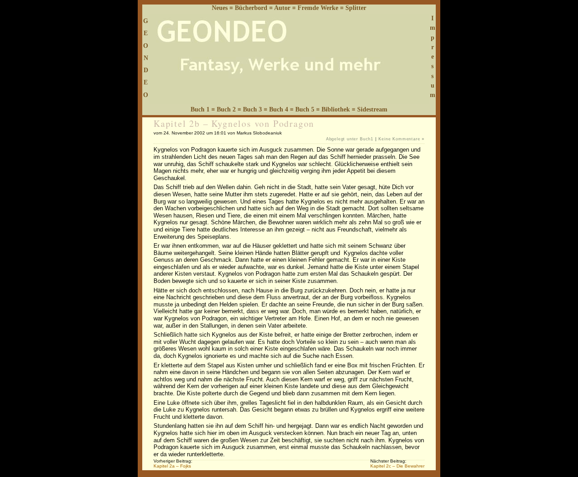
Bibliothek (336, 109)
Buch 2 (226, 109)
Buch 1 (200, 109)
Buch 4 (278, 109)
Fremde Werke (318, 8)
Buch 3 (252, 109)
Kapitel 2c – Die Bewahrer (397, 465)
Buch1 (366, 139)
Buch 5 (304, 109)
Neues (220, 8)
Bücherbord (251, 8)
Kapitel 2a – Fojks (172, 465)
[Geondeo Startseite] (289, 101)
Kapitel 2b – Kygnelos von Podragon (234, 123)
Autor (282, 8)
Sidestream (372, 109)
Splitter (355, 8)
